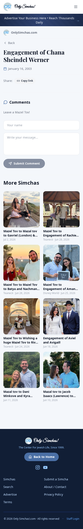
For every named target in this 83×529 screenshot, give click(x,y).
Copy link (27, 80)
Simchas (9, 479)
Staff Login (73, 519)
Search (8, 487)
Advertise (10, 494)
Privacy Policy (53, 494)
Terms (7, 502)
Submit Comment (27, 163)
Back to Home (44, 457)
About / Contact (55, 487)
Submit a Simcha (56, 479)
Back (11, 43)
